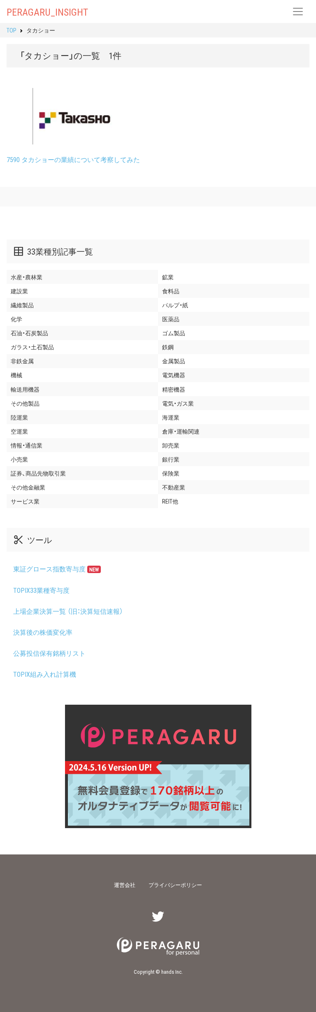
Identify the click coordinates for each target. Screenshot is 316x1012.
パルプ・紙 (175, 304)
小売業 (19, 459)
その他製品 (25, 403)
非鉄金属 (22, 360)
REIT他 (170, 501)
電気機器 (173, 374)
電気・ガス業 (178, 403)
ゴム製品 (173, 332)
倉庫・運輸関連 (181, 431)
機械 (16, 374)
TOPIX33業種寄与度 (41, 590)
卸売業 (170, 445)
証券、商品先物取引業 (38, 473)
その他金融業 (28, 487)
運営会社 (124, 885)
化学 (16, 318)
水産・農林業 (26, 276)
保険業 (170, 473)
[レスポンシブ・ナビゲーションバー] (297, 11)
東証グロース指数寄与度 (56, 568)
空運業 (19, 431)
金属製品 (173, 360)
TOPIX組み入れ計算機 (44, 674)
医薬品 (170, 318)
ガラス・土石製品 (32, 346)
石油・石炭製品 (29, 332)
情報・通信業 (26, 445)
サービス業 (25, 501)
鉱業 (168, 276)
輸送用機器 (25, 389)
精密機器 (173, 389)
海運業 (170, 417)
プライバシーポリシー (175, 885)
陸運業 (19, 417)
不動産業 (173, 487)
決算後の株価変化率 (42, 632)
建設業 (19, 290)
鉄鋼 (168, 346)
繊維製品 (22, 304)
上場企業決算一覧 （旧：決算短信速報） (68, 611)
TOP (11, 30)
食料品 (170, 290)
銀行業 (170, 459)
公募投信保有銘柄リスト (49, 653)
